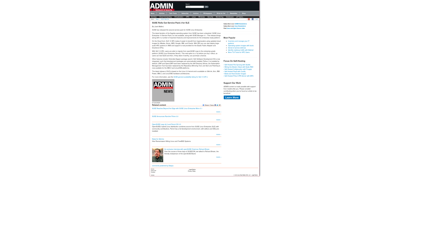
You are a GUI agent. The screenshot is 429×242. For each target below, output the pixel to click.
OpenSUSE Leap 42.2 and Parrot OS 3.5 (166, 124)
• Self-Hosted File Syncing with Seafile (237, 65)
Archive (196, 13)
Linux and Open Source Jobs (236, 28)
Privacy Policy (192, 171)
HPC (187, 17)
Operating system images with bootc (241, 45)
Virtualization (178, 17)
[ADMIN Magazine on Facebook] (252, 19)
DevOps (154, 17)
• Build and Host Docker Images (235, 73)
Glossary (152, 175)
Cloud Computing (165, 17)
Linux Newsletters (240, 26)
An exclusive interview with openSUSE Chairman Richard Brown (186, 149)
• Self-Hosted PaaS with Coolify (235, 71)
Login (256, 19)
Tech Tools (173, 13)
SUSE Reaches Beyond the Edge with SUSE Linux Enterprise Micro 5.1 (177, 108)
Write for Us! (221, 13)
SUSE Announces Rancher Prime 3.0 (165, 116)
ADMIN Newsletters (240, 24)
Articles (161, 13)
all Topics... (240, 17)
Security (210, 17)
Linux (194, 17)
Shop (244, 13)
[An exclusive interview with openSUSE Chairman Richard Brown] (157, 155)
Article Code (153, 170)
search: (188, 4)
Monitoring (219, 17)
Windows (201, 17)
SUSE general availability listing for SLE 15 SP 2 (190, 77)
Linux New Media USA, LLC (244, 175)
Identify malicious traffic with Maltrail (240, 50)
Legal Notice (192, 169)
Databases (230, 17)
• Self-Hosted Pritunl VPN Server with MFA (238, 76)
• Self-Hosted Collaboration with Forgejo (238, 69)
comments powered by (162, 165)
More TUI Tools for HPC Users (239, 52)
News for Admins (158, 139)
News (152, 13)
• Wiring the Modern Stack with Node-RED (238, 67)
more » (218, 112)
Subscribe (185, 13)
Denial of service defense (237, 48)
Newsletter (233, 13)
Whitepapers (207, 13)
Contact (153, 172)
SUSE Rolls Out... (165, 19)
